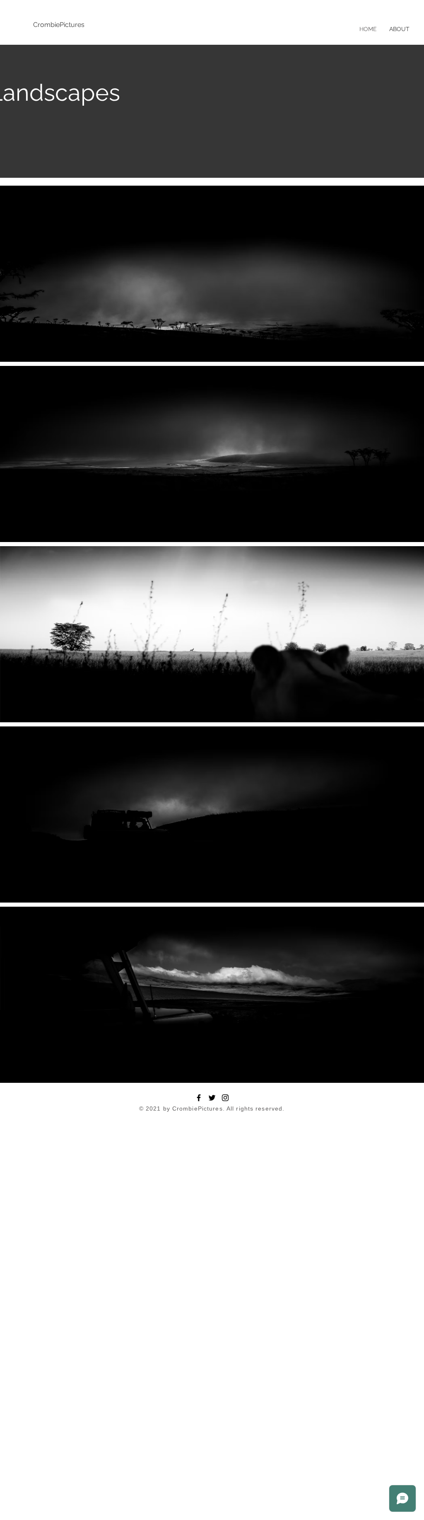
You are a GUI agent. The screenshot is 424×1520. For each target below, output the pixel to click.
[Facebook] (198, 1097)
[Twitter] (212, 1097)
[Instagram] (225, 1097)
